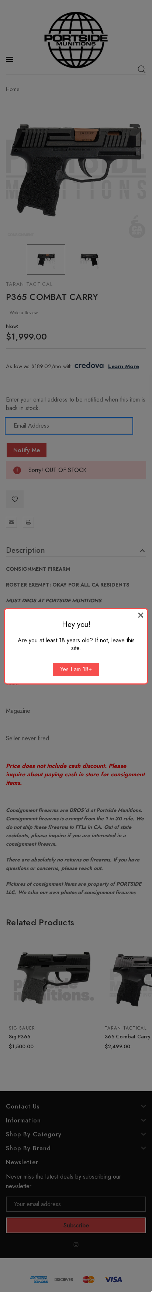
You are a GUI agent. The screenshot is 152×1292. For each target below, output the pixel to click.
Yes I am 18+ (76, 669)
